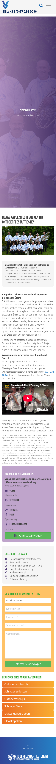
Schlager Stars (13, 706)
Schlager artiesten (15, 691)
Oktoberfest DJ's (14, 699)
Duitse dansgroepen (17, 713)
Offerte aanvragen (30, 535)
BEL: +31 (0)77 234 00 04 (20, 11)
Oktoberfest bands (16, 684)
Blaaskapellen (13, 721)
